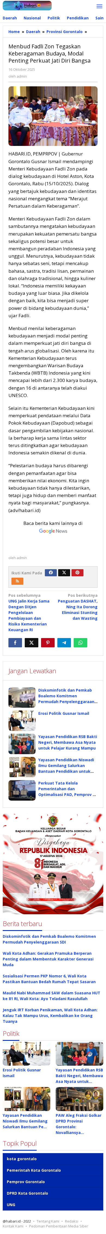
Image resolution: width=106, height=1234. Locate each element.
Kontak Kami (13, 1226)
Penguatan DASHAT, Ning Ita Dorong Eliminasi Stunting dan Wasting (78, 607)
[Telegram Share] (64, 642)
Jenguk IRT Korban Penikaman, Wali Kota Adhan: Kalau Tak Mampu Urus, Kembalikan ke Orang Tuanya (50, 1015)
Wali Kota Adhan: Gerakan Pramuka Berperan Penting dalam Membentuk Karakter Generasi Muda (48, 959)
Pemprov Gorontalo (26, 1181)
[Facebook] (51, 572)
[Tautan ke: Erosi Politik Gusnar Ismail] (26, 1054)
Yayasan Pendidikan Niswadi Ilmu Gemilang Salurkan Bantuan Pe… (25, 1121)
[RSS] (17, 581)
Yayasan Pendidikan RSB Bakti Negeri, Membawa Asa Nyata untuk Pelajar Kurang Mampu (67, 742)
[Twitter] (64, 572)
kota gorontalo (22, 1158)
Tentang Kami (48, 1221)
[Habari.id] (27, 5)
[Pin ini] (48, 642)
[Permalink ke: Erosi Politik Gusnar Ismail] (22, 720)
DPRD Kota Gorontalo (27, 1193)
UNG (11, 1204)
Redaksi (71, 1221)
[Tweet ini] (31, 642)
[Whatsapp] (80, 642)
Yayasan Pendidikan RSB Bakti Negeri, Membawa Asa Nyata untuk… (79, 1075)
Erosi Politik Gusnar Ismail (63, 713)
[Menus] (99, 6)
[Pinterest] (77, 572)
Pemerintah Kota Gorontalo (34, 1170)
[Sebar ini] (15, 642)
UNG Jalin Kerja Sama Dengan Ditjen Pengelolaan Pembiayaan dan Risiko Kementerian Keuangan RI (28, 612)
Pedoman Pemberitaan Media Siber (58, 1226)
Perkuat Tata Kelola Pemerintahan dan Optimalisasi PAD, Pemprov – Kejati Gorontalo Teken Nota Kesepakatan (66, 794)
